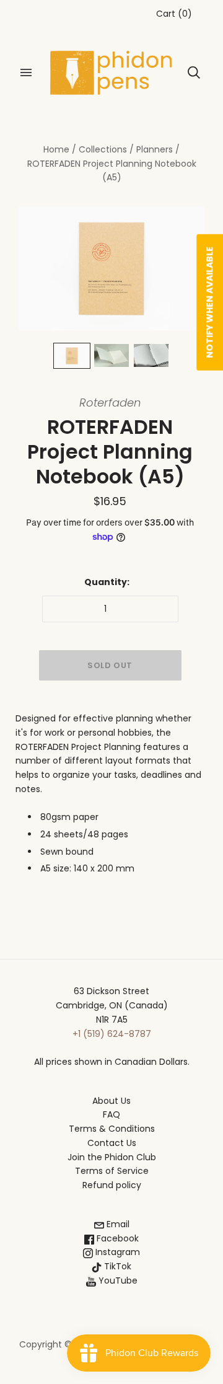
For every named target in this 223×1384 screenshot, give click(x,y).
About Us (111, 1101)
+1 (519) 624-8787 (111, 1034)
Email (116, 1224)
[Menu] (26, 72)
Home (56, 149)
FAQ (111, 1114)
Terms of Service (112, 1171)
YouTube (117, 1280)
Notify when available (209, 302)
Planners (154, 149)
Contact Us (111, 1143)
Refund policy (111, 1185)
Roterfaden (110, 402)
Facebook (116, 1238)
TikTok (116, 1266)
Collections (103, 149)
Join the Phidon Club (112, 1157)
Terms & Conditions (112, 1128)
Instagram (116, 1252)
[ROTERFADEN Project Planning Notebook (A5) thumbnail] (71, 356)
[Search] (193, 72)
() (174, 13)
